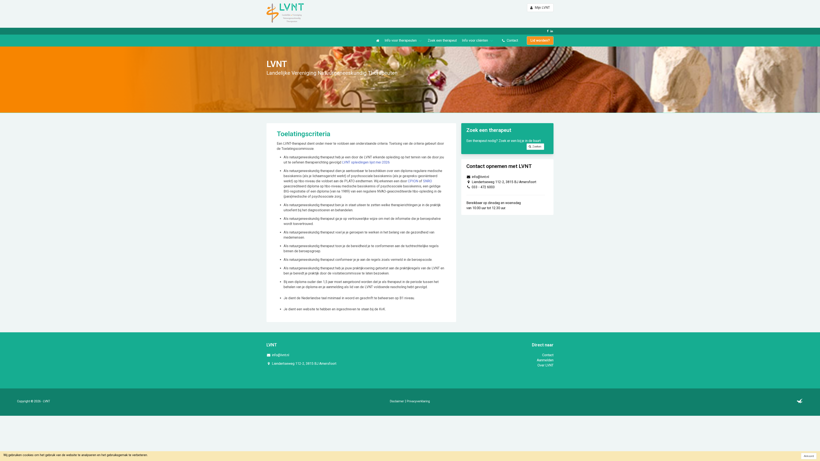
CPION (413, 181)
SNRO (427, 181)
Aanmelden (545, 360)
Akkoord (809, 456)
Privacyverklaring (418, 401)
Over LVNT (545, 365)
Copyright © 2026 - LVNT (33, 401)
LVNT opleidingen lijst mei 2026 (366, 162)
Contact (548, 355)
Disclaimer (397, 401)
